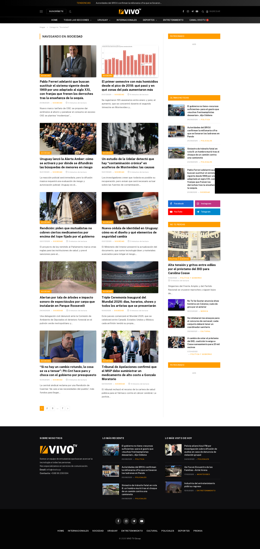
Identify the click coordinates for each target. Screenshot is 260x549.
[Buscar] (203, 11)
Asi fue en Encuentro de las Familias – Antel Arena (198, 468)
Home (54, 20)
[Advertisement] (194, 67)
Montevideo (203, 474)
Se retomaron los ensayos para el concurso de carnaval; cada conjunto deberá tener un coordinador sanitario (203, 322)
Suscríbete (56, 11)
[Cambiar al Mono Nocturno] (69, 11)
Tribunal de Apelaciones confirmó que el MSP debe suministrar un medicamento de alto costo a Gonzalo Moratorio (129, 373)
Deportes (149, 20)
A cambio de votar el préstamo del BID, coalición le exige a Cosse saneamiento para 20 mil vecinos (203, 342)
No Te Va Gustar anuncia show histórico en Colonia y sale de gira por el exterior (203, 304)
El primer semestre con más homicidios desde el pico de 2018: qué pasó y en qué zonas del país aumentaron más (130, 86)
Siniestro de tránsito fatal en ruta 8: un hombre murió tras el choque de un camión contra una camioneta (203, 153)
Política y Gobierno (179, 259)
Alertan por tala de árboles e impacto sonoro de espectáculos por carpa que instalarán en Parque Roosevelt (67, 301)
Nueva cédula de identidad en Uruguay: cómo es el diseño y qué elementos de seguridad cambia (130, 232)
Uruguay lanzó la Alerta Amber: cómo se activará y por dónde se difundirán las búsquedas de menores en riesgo (66, 163)
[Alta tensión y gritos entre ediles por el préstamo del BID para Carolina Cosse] (194, 245)
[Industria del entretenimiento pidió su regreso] (173, 487)
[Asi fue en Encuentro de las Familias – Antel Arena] (173, 471)
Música (204, 311)
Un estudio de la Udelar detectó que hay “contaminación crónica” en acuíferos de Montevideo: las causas (128, 163)
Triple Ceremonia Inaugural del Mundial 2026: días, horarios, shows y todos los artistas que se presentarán (129, 301)
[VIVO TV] (130, 11)
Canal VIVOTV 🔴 (199, 20)
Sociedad (45, 75)
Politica (205, 119)
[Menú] (41, 11)
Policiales (206, 141)
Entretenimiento (173, 20)
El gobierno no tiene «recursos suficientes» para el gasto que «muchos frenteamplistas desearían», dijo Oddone (203, 111)
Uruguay (103, 20)
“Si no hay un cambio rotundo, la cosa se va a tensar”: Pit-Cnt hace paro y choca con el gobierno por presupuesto (68, 371)
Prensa (197, 531)
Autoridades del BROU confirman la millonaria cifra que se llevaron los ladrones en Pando (130, 3)
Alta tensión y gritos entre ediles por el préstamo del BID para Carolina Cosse (192, 269)
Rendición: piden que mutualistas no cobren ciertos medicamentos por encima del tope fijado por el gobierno (67, 232)
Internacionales (127, 20)
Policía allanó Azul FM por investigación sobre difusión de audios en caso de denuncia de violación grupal (200, 450)
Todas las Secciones (76, 20)
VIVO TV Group (134, 538)
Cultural (205, 331)
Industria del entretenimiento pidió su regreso (199, 485)
